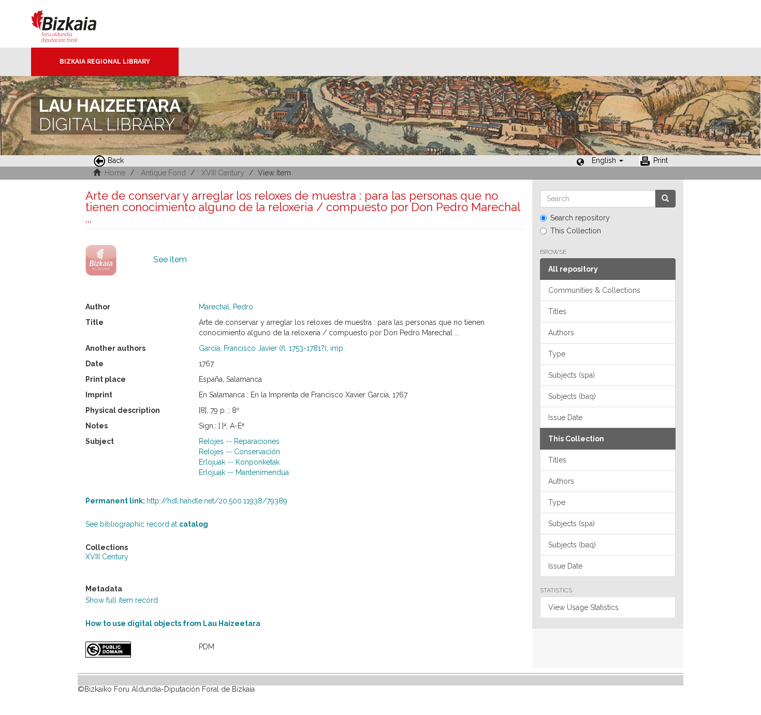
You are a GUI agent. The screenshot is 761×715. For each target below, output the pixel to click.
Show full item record (121, 600)
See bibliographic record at (146, 524)
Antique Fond (163, 173)
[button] (607, 160)
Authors (561, 333)
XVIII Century (222, 173)
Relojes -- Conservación (239, 452)
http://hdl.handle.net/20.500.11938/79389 (186, 501)
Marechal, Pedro (226, 307)
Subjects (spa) (571, 375)
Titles (557, 311)
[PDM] (134, 650)
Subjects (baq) (572, 396)
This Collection (575, 231)
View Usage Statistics (583, 607)
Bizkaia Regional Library (105, 61)
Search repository (580, 218)
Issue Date (565, 417)
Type (556, 354)
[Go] (665, 198)
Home (115, 173)
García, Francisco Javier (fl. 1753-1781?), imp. (272, 348)
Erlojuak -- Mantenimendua (244, 472)
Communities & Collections (594, 290)
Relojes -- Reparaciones (239, 441)
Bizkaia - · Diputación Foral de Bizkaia (75, 24)
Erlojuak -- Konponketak (239, 462)
